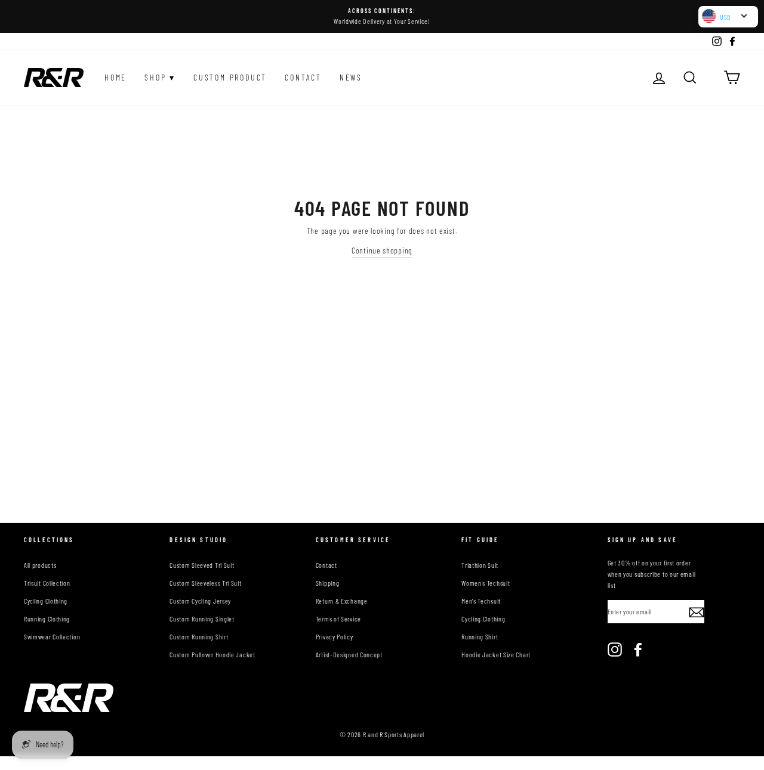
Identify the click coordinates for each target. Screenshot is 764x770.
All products (40, 565)
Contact (303, 77)
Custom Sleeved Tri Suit (202, 565)
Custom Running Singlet (202, 618)
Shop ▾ (159, 77)
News (351, 77)
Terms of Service (338, 618)
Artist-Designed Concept (349, 654)
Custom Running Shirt (199, 636)
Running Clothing (47, 618)
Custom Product (230, 77)
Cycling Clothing (45, 600)
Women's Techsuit (485, 583)
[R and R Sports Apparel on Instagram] (615, 649)
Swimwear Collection (52, 636)
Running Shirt (479, 636)
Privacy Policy (334, 636)
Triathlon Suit (479, 565)
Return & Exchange (342, 600)
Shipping (328, 583)
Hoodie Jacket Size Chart (496, 654)
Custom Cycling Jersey (200, 600)
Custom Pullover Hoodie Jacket (212, 654)
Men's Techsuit (481, 600)
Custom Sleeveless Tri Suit (205, 583)
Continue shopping (382, 250)
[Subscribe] (696, 612)
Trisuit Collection (47, 583)
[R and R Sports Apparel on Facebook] (638, 649)
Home (115, 77)
